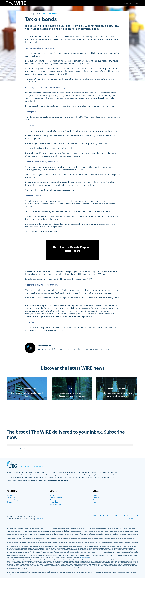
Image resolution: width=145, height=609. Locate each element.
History (9, 495)
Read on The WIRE (27, 399)
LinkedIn (92, 515)
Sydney (95, 495)
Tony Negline (44, 345)
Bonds (52, 495)
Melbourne (97, 497)
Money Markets (55, 504)
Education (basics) (50, 14)
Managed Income (56, 497)
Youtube (129, 515)
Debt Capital (54, 499)
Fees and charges (13, 499)
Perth (94, 502)
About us (39, 519)
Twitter (117, 515)
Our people (11, 497)
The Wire (17, 3)
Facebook (104, 515)
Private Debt (54, 502)
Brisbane (96, 499)
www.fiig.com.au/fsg (84, 557)
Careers (9, 502)
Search (136, 2)
